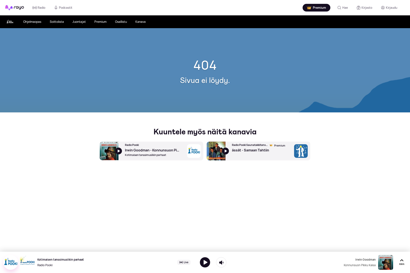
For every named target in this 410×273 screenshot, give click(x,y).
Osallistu (121, 22)
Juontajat (79, 22)
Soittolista (57, 22)
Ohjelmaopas (32, 22)
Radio (41, 8)
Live (186, 262)
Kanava (140, 22)
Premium (100, 22)
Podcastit (65, 8)
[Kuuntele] (205, 262)
